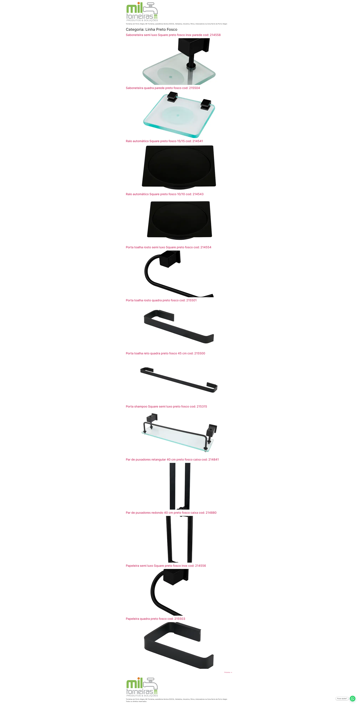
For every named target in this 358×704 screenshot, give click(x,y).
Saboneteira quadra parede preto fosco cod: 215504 (163, 88)
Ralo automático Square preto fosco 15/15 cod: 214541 (164, 141)
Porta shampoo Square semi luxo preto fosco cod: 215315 (166, 406)
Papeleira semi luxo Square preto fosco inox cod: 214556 (166, 565)
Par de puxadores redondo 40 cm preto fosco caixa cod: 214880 (171, 512)
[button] (352, 698)
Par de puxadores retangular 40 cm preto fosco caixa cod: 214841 (172, 459)
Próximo (228, 672)
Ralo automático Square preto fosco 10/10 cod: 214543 (165, 194)
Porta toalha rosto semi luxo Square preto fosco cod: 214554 (168, 247)
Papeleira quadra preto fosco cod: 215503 (155, 619)
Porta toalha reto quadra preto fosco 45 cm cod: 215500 (165, 353)
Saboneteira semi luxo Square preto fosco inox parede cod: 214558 (173, 35)
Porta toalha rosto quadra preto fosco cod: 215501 (161, 300)
